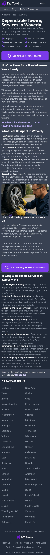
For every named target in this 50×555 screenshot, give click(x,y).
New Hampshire (33, 484)
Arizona (5, 409)
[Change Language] (43, 3)
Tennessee (30, 430)
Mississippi (31, 479)
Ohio (27, 398)
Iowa (3, 468)
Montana (29, 500)
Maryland (30, 425)
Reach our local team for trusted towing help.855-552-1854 (21, 124)
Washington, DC (9, 511)
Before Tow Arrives (29, 9)
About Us (6, 542)
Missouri (29, 441)
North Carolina (32, 409)
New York (30, 387)
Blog (14, 9)
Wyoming (30, 516)
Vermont (29, 511)
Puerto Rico (31, 522)
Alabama (6, 452)
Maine (4, 489)
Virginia (29, 414)
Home (4, 9)
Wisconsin (30, 436)
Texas (4, 393)
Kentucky (6, 463)
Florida (28, 393)
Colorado (6, 430)
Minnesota (6, 441)
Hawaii (4, 495)
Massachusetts (9, 404)
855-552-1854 (21, 375)
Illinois (4, 398)
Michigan (30, 420)
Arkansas (30, 473)
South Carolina (32, 468)
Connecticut (7, 446)
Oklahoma (30, 452)
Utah (3, 457)
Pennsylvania (32, 404)
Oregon (29, 446)
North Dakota (8, 516)
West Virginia (8, 500)
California (6, 387)
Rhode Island (32, 495)
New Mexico (7, 479)
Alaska (4, 505)
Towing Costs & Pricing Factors (20, 547)
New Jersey (7, 420)
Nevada (29, 463)
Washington (7, 414)
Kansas (5, 473)
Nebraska (6, 484)
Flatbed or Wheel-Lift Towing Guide (30, 542)
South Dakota (32, 505)
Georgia (5, 425)
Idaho (28, 489)
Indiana (5, 436)
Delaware (6, 522)
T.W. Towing (22, 552)
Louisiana (30, 457)
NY (14, 14)
